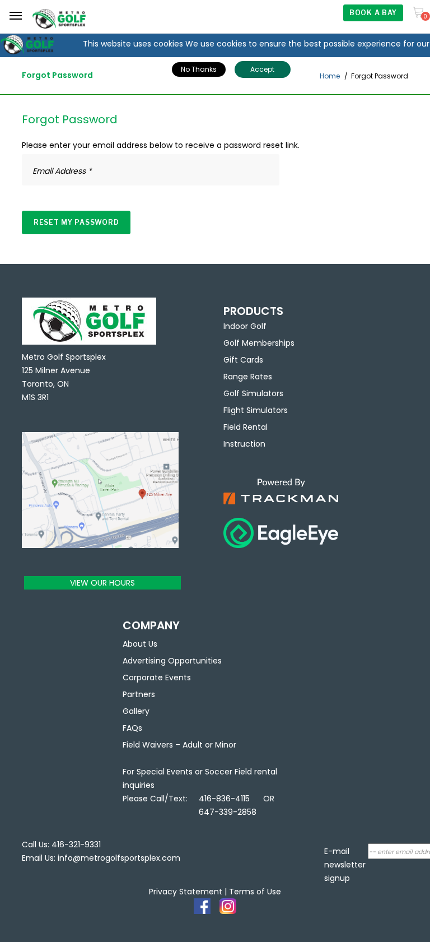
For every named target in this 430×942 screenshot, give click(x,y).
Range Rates (247, 376)
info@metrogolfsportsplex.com (119, 858)
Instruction (244, 443)
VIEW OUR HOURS (102, 582)
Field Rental (245, 427)
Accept (262, 69)
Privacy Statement (185, 891)
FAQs (132, 728)
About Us (140, 643)
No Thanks (199, 69)
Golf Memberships (259, 343)
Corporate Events (157, 677)
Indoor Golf (245, 326)
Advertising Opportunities (172, 660)
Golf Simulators (253, 393)
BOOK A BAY (373, 12)
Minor (225, 744)
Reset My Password (76, 222)
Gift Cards (243, 359)
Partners (139, 694)
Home (330, 76)
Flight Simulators (255, 410)
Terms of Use (255, 891)
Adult (193, 744)
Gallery (136, 711)
